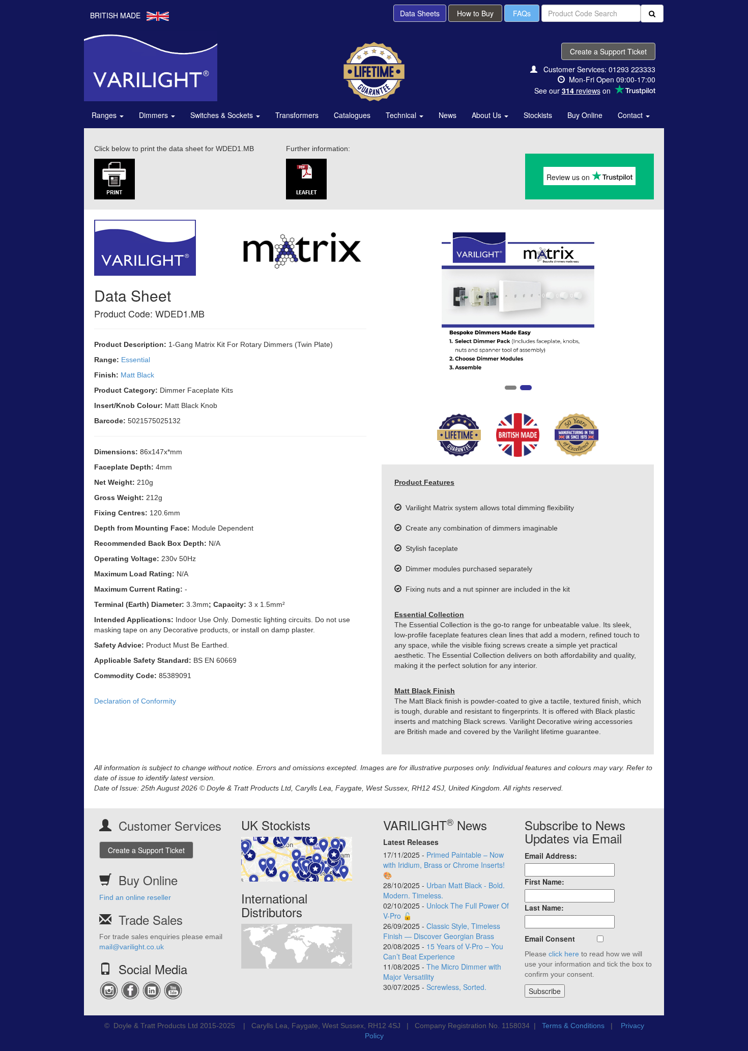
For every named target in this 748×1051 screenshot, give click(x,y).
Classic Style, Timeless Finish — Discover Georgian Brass (441, 931)
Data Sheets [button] (420, 13)
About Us (487, 115)
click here (564, 954)
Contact (631, 115)
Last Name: (544, 907)
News (447, 115)
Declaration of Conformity (135, 701)
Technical (402, 115)
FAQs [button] (522, 13)
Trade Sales (151, 919)
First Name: (544, 882)
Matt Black (137, 375)
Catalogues (352, 115)
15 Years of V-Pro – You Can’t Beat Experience (443, 951)
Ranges (105, 115)
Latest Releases (411, 842)
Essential (135, 360)
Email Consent (550, 938)
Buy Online (584, 115)
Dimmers (154, 115)
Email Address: (551, 856)
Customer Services (170, 825)
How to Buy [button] (475, 13)
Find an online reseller (135, 897)
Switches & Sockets (222, 115)
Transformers (297, 115)
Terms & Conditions (573, 1025)
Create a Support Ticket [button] (608, 51)
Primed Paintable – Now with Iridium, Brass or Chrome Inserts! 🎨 (444, 865)
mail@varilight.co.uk (131, 947)
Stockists (538, 115)
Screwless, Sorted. (456, 987)
